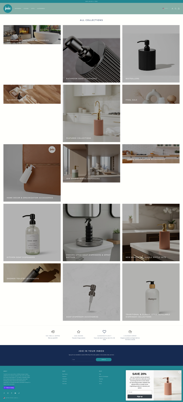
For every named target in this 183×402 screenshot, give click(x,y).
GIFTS (32, 8)
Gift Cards (64, 381)
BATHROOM (18, 8)
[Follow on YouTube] (15, 393)
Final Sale (64, 383)
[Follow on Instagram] (8, 393)
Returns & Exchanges (103, 376)
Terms (100, 383)
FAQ (100, 374)
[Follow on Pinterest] (11, 393)
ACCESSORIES (41, 8)
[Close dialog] (179, 372)
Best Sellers (65, 374)
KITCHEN (26, 8)
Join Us (104, 359)
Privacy (100, 381)
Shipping (101, 379)
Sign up (140, 396)
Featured (64, 376)
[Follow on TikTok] (19, 393)
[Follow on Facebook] (4, 393)
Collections (64, 379)
